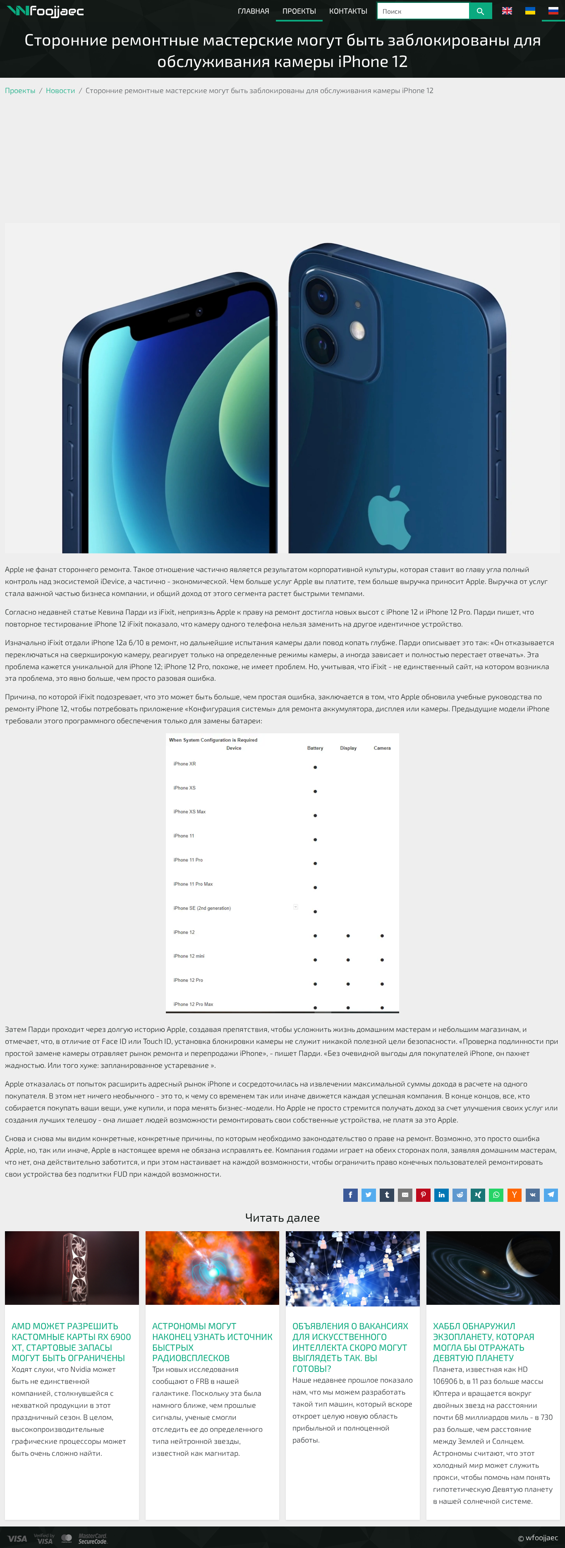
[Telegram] (551, 1195)
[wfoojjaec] (45, 11)
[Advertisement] (282, 161)
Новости (60, 90)
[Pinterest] (423, 1195)
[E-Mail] (405, 1195)
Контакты (348, 10)
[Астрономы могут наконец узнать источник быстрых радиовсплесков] (213, 1272)
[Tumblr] (387, 1195)
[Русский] (553, 11)
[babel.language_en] (507, 11)
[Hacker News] (515, 1195)
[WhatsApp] (496, 1195)
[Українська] (530, 11)
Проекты (299, 10)
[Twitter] (369, 1195)
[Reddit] (459, 1195)
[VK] (533, 1195)
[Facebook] (350, 1195)
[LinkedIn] (441, 1195)
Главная (253, 10)
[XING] (478, 1195)
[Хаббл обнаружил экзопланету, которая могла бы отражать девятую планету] (493, 1272)
